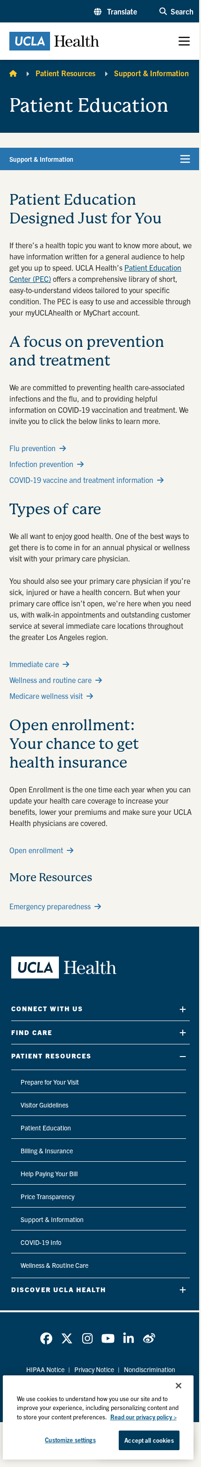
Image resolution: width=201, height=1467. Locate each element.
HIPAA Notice (45, 1369)
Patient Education (46, 1127)
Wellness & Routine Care (54, 1265)
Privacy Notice (94, 1369)
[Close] (178, 1385)
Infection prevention (41, 463)
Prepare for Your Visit (50, 1082)
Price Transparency (47, 1196)
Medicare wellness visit (46, 695)
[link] (46, 1338)
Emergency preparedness (50, 906)
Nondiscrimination (149, 1369)
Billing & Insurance (47, 1150)
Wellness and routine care (50, 679)
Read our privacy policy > (143, 1417)
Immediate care (34, 664)
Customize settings (70, 1440)
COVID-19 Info (41, 1242)
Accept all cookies (148, 1440)
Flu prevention (32, 448)
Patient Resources (65, 73)
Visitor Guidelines (44, 1104)
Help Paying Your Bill (49, 1173)
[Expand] (182, 1009)
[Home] (13, 73)
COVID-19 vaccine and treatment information (81, 479)
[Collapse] (182, 1056)
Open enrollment (36, 850)
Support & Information (151, 73)
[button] (115, 11)
